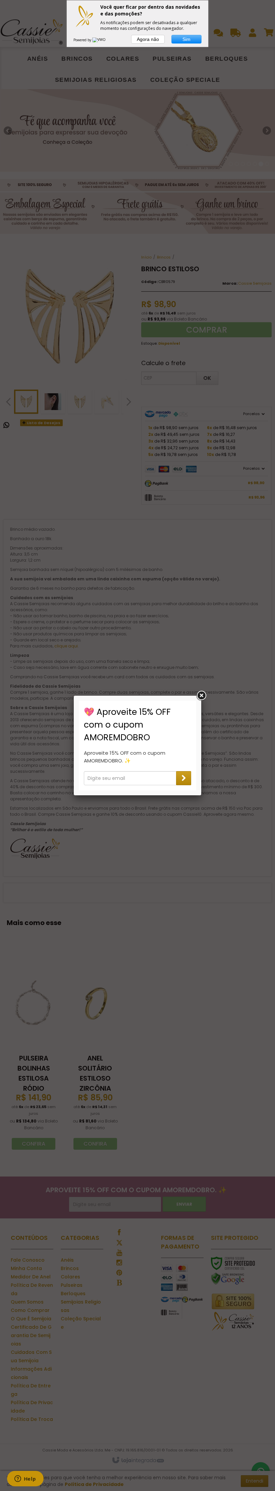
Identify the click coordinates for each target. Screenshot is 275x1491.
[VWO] (99, 40)
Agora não (148, 39)
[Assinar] (183, 778)
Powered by (82, 40)
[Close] (201, 696)
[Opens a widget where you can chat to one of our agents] (25, 1479)
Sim (186, 39)
